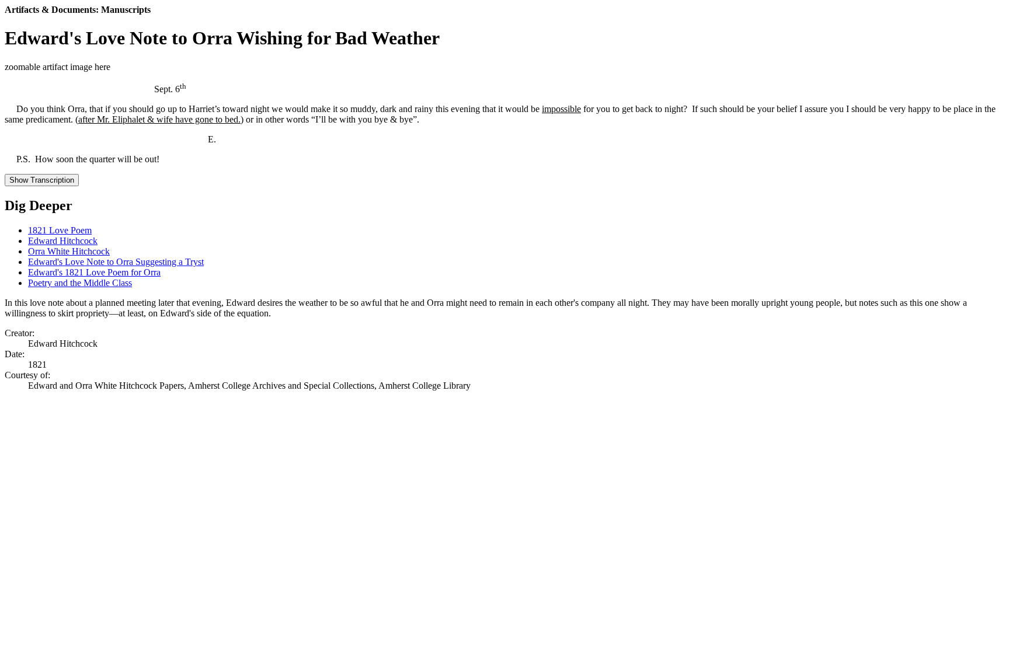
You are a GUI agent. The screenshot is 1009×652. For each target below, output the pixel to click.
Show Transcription (41, 180)
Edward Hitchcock (63, 241)
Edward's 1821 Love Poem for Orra (94, 272)
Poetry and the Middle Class (80, 283)
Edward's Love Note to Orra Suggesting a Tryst (116, 262)
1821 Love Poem (60, 230)
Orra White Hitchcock (69, 251)
